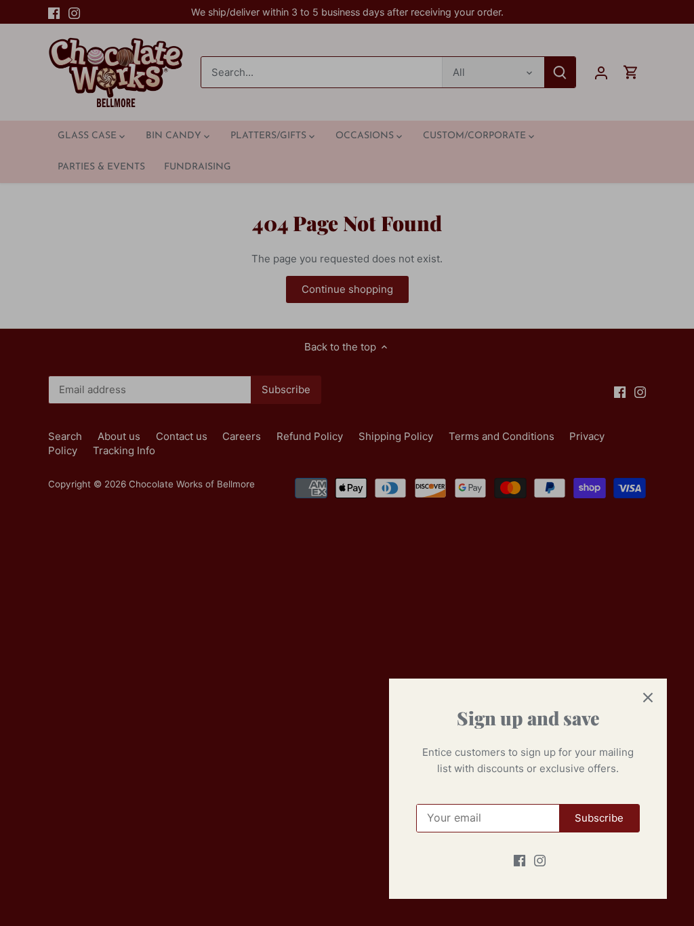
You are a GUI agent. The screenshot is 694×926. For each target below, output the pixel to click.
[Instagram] (540, 860)
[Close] (648, 697)
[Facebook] (519, 860)
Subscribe (599, 817)
